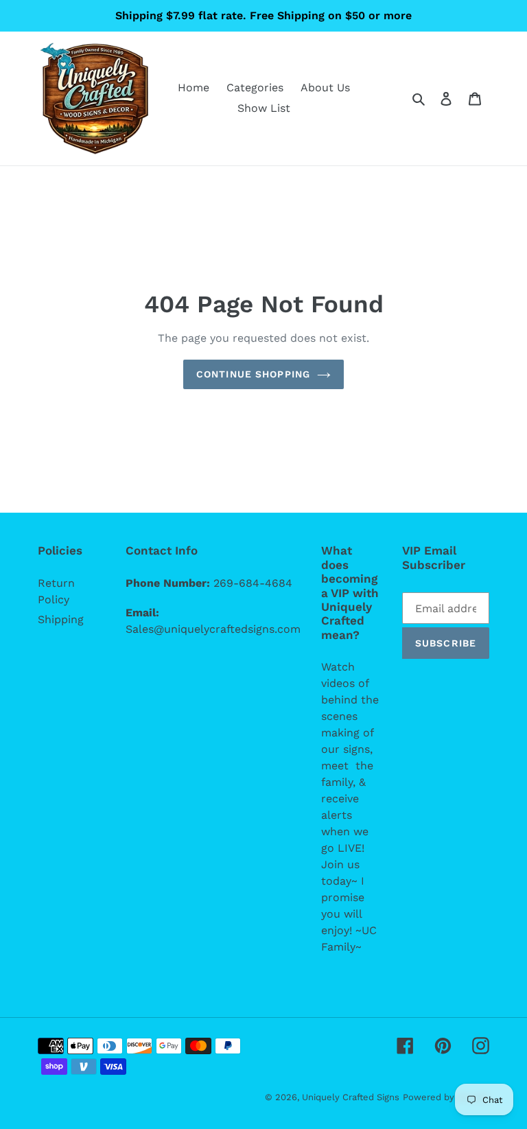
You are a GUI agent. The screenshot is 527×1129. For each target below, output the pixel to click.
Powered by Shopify (446, 1097)
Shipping (61, 619)
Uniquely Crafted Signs (350, 1097)
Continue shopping (253, 374)
